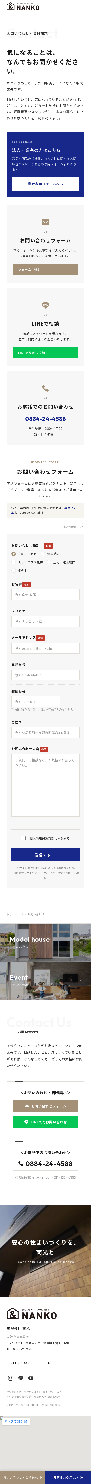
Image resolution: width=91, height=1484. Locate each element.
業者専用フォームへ (45, 184)
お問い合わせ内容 (25, 748)
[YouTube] (31, 1378)
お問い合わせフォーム (48, 1106)
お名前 (16, 584)
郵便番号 (18, 691)
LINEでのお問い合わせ (49, 1122)
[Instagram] (11, 1378)
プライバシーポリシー (37, 872)
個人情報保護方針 (42, 838)
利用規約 (58, 872)
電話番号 (18, 664)
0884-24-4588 (45, 418)
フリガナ (18, 610)
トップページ (15, 914)
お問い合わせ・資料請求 (20, 1477)
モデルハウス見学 (66, 1477)
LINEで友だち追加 (45, 352)
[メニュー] (79, 6)
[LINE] (21, 1378)
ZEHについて (31, 1362)
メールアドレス (23, 637)
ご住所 (16, 722)
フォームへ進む (45, 269)
